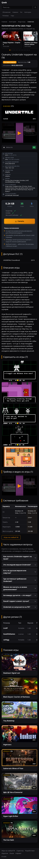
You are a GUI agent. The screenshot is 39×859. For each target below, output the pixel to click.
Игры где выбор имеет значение (24, 188)
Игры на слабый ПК (11, 537)
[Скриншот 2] (19, 392)
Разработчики (29, 851)
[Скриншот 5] (19, 457)
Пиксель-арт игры (10, 189)
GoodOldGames (10, 182)
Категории (27, 12)
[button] (19, 557)
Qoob (4, 2)
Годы (12, 16)
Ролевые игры (17, 186)
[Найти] (35, 7)
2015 (34, 119)
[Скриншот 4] (19, 435)
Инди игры (22, 22)
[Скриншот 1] (19, 371)
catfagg (17, 182)
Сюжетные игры (22, 189)
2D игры (24, 186)
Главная (4, 22)
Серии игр (20, 851)
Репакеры (5, 16)
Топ (21, 12)
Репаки (7, 180)
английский (8, 195)
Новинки (15, 12)
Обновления (6, 12)
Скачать (21, 221)
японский (16, 195)
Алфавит (18, 853)
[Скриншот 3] (19, 414)
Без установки (14, 180)
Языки (12, 853)
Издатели (5, 853)
